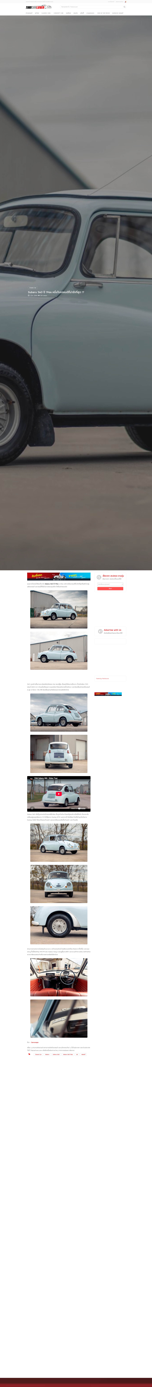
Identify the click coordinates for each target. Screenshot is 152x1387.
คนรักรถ (68, 13)
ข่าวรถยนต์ (29, 13)
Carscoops (34, 1042)
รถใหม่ (37, 13)
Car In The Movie (103, 13)
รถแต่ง (76, 13)
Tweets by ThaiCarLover (102, 679)
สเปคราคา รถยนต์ (117, 13)
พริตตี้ (82, 13)
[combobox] (110, 584)
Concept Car (58, 13)
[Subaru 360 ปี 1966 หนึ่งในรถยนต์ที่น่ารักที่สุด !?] (58, 609)
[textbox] (110, 584)
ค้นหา (110, 588)
